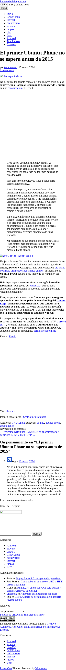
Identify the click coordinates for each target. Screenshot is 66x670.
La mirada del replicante (13, 1)
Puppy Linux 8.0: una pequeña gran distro (38, 578)
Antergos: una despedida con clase (38, 593)
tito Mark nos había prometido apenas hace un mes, (32, 269)
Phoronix (11, 411)
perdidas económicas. (45, 330)
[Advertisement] (33, 125)
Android (11, 38)
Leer (9, 35)
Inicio (10, 13)
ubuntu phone (53, 422)
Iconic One (6, 668)
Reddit (12, 336)
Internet (11, 19)
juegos (10, 29)
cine (9, 32)
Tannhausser (13, 41)
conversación (14, 88)
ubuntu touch (7, 425)
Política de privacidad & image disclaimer (22, 614)
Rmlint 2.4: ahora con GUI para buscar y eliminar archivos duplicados (34, 589)
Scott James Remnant (34, 416)
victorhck (12, 593)
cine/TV (11, 551)
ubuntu (40, 422)
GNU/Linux (13, 16)
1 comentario (7, 70)
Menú (4, 8)
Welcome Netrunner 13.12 (16, 431)
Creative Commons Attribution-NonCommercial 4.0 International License (30, 626)
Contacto (11, 44)
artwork (11, 26)
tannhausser (10, 67)
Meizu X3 (35, 285)
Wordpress (41, 668)
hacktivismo (13, 23)
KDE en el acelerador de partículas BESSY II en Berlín (29, 433)
